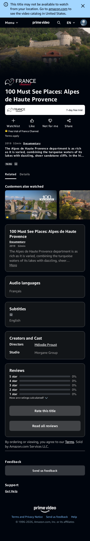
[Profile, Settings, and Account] (83, 22)
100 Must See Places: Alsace (31, 204)
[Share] (68, 120)
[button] (28, 398)
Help (74, 516)
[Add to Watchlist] (13, 120)
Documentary (31, 143)
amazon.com (58, 9)
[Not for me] (50, 120)
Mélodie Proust (46, 345)
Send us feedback (57, 516)
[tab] (10, 174)
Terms (69, 442)
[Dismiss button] (83, 5)
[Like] (32, 120)
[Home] (41, 22)
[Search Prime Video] (58, 22)
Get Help (11, 491)
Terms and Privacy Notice (27, 516)
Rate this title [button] (45, 411)
